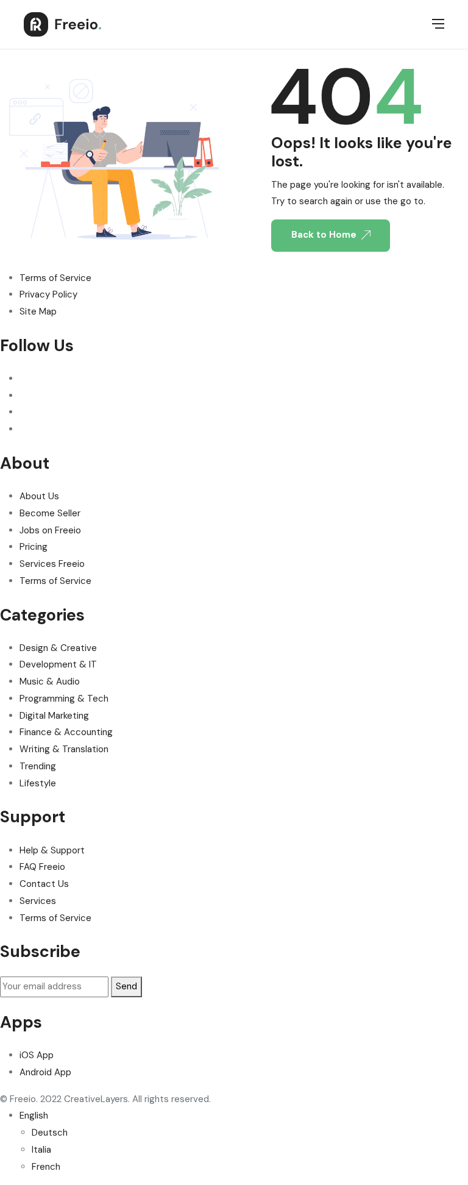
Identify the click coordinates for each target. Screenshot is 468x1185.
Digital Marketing (54, 716)
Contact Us (44, 884)
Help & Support (52, 850)
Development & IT (58, 664)
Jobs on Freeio (50, 530)
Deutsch (50, 1132)
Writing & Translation (64, 749)
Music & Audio (50, 681)
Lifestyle (38, 783)
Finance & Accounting (66, 732)
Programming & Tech (64, 698)
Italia (41, 1150)
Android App (45, 1072)
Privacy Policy (48, 294)
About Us (39, 496)
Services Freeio (52, 564)
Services (38, 901)
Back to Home (323, 235)
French (46, 1167)
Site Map (38, 311)
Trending (38, 766)
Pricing (34, 547)
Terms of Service (55, 278)
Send (126, 986)
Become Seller (50, 513)
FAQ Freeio (42, 867)
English (34, 1115)
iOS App (37, 1055)
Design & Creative (58, 648)
